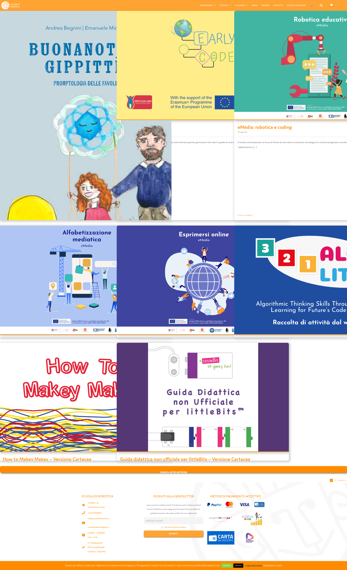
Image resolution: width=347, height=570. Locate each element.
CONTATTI (278, 5)
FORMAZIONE (206, 5)
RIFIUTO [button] (238, 565)
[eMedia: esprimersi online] (203, 280)
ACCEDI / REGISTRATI (296, 5)
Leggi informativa (253, 565)
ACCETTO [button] (226, 565)
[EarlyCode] (203, 65)
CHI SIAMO (240, 5)
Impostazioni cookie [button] (272, 565)
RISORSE (265, 5)
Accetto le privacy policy (175, 527)
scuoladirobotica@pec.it (98, 527)
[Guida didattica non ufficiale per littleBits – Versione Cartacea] (203, 397)
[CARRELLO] (331, 5)
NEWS (254, 5)
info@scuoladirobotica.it (98, 518)
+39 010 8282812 (95, 512)
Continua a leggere (245, 215)
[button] (321, 5)
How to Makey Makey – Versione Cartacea (47, 459)
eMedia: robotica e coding (265, 127)
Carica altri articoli (173, 472)
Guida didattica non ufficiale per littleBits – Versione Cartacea (185, 459)
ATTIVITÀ (224, 5)
